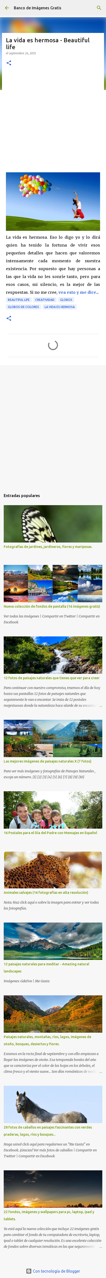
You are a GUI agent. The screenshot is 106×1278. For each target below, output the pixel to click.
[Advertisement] (53, 118)
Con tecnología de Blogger (56, 1271)
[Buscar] (99, 8)
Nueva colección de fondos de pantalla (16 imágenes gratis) (52, 606)
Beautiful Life (19, 299)
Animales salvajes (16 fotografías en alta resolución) (46, 893)
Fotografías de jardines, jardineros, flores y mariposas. (48, 547)
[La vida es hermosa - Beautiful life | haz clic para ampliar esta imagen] (53, 229)
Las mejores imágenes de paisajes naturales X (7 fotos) (47, 761)
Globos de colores (23, 306)
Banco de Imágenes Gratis (37, 8)
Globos (66, 299)
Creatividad (44, 299)
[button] (9, 63)
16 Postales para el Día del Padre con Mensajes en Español (50, 833)
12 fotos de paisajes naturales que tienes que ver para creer (52, 678)
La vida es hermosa (60, 306)
